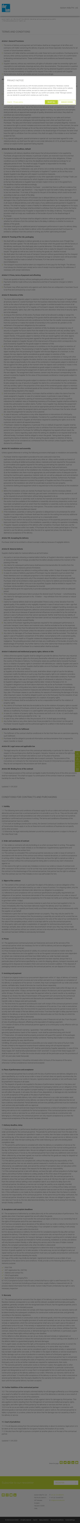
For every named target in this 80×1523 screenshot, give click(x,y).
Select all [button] (51, 102)
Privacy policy (18, 102)
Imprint (9, 102)
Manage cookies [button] (67, 102)
